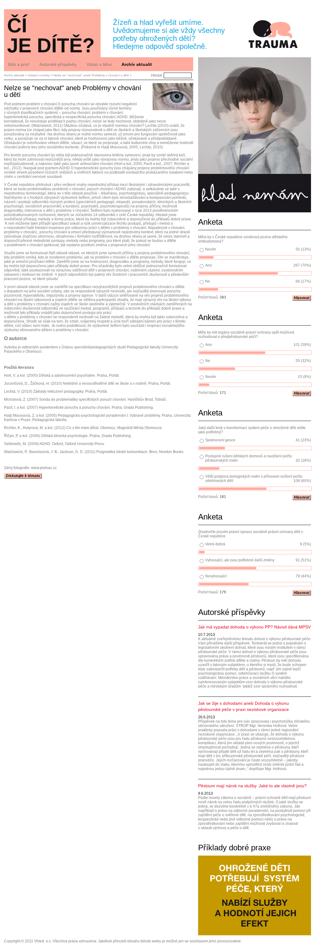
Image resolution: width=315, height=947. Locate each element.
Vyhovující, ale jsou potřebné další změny (239, 560)
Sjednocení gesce (220, 440)
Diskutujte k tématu (23, 476)
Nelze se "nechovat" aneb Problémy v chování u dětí (91, 75)
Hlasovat (301, 298)
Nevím (210, 249)
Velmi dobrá (215, 544)
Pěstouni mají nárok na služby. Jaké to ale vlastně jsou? (252, 785)
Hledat (156, 75)
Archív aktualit (14, 75)
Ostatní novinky (39, 75)
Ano (208, 265)
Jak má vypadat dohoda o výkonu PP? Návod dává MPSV (254, 626)
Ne (207, 281)
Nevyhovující (216, 576)
